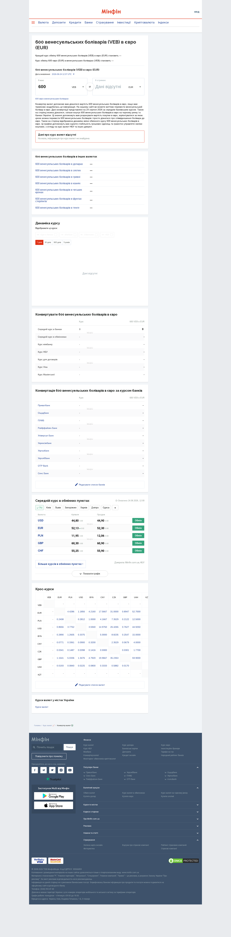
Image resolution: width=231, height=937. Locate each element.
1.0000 (92, 619)
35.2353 (114, 658)
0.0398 (81, 650)
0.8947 (125, 611)
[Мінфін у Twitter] (52, 770)
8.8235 (115, 634)
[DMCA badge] (183, 861)
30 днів (48, 242)
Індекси (163, 22)
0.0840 (70, 665)
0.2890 (60, 634)
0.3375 (81, 634)
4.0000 (137, 642)
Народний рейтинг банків (172, 755)
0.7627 (125, 627)
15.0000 (136, 634)
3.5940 (92, 627)
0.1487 (70, 650)
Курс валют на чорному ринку (174, 793)
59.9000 (136, 658)
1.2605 (70, 634)
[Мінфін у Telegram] (43, 770)
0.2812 (81, 619)
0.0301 (125, 650)
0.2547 (125, 634)
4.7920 (92, 658)
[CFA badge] (72, 860)
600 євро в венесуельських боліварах (52, 99)
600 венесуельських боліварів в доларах (59, 164)
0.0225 (81, 665)
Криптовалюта (144, 22)
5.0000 (103, 634)
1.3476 (81, 658)
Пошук (69, 747)
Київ (48, 507)
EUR (40, 528)
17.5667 (103, 611)
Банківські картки (130, 748)
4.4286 (70, 611)
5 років (67, 242)
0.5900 (103, 650)
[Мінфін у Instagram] (61, 770)
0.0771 (60, 642)
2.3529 (115, 642)
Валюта (43, 22)
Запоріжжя (70, 507)
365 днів (57, 242)
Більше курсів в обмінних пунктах (60, 563)
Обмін (138, 520)
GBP (40, 543)
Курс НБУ (87, 748)
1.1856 (81, 611)
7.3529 (115, 619)
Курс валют (88, 745)
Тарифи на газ (167, 752)
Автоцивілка (89, 848)
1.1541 (60, 658)
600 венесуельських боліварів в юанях (57, 183)
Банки (89, 22)
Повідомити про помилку (49, 756)
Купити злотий (167, 796)
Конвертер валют (91, 755)
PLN (40, 535)
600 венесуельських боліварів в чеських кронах (58, 191)
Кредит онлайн (129, 755)
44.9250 (136, 627)
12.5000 (136, 619)
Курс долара (128, 745)
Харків (83, 507)
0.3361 (70, 642)
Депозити (59, 22)
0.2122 (125, 619)
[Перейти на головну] (115, 12)
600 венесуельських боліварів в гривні (57, 177)
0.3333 (103, 665)
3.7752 (70, 627)
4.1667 (103, 619)
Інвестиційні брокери (170, 748)
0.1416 (92, 650)
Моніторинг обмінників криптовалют (99, 759)
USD (40, 520)
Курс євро (165, 745)
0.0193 (60, 665)
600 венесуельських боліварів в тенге (57, 208)
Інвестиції (124, 22)
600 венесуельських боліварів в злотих (58, 170)
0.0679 (125, 642)
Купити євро (127, 796)
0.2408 (60, 619)
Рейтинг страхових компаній (174, 845)
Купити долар (89, 796)
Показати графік (91, 573)
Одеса (106, 507)
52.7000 (136, 611)
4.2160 (92, 611)
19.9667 (103, 658)
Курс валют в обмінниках (133, 793)
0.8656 (60, 627)
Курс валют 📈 (49, 725)
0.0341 (60, 650)
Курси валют (41, 707)
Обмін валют (89, 793)
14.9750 (103, 627)
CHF (40, 550)
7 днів (39, 242)
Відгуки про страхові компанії (135, 845)
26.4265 (114, 627)
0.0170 (125, 665)
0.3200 (92, 642)
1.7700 (137, 650)
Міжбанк (87, 752)
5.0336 (70, 658)
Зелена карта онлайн (93, 845)
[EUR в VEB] (90, 86)
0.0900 (81, 642)
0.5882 (115, 665)
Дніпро (95, 507)
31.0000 (114, 611)
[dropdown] (115, 507)
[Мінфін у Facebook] (35, 770)
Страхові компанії (169, 848)
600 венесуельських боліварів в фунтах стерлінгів (58, 200)
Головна (37, 725)
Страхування (105, 22)
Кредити (75, 22)
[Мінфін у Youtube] (70, 770)
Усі (40, 507)
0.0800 (92, 665)
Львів (58, 507)
